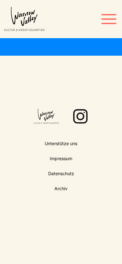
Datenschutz (61, 173)
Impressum (61, 158)
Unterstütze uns (61, 143)
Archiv (61, 188)
